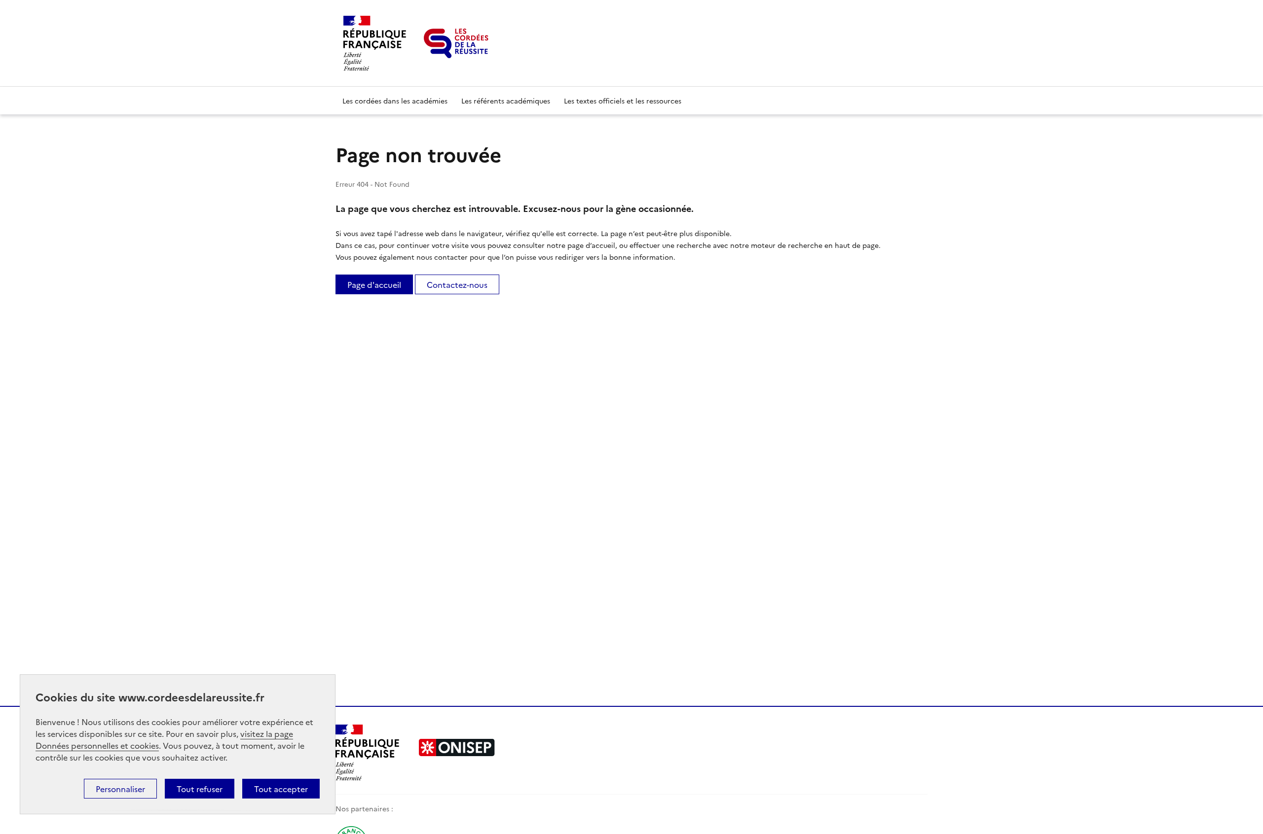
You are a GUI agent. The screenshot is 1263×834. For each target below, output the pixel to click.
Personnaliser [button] (120, 788)
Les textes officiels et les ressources (622, 100)
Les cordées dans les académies (394, 100)
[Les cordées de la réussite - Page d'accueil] (456, 43)
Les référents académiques (505, 100)
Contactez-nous (457, 284)
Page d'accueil (374, 284)
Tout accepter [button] (281, 788)
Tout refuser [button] (200, 788)
